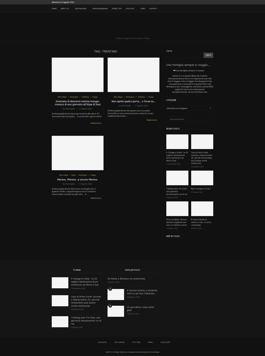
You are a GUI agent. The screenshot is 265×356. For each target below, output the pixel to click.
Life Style (130, 9)
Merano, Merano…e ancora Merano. (77, 179)
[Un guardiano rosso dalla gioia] (116, 311)
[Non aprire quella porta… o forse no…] (133, 75)
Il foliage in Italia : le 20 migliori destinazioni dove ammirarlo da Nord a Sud (177, 156)
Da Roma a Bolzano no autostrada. (127, 278)
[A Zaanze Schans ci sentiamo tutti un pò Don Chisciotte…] (116, 294)
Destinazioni (80, 9)
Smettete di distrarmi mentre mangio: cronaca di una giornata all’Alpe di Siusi (77, 103)
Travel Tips (117, 9)
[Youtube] (202, 9)
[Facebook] (196, 9)
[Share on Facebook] (75, 128)
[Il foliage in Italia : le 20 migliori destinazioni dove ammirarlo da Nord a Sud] (177, 141)
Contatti (153, 9)
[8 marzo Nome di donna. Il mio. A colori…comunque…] (202, 208)
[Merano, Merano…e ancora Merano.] (78, 153)
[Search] (211, 9)
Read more (96, 123)
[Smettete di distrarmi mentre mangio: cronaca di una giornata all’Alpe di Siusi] (78, 75)
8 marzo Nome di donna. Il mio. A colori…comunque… (201, 222)
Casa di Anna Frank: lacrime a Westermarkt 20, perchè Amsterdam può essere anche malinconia (201, 158)
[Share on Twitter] (78, 128)
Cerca (169, 51)
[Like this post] (71, 128)
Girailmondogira (100, 9)
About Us (65, 9)
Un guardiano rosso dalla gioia (140, 309)
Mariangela (70, 109)
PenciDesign (154, 352)
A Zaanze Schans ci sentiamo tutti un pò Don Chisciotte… (142, 292)
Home (54, 9)
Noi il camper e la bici (201, 189)
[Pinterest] (176, 243)
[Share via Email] (83, 128)
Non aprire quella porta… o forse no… (134, 101)
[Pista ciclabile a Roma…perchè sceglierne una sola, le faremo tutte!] (177, 208)
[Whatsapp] (208, 9)
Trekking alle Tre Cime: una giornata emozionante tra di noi (176, 191)
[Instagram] (199, 9)
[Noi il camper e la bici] (202, 178)
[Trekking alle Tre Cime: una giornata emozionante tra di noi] (177, 178)
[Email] (205, 9)
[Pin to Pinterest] (80, 128)
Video (143, 9)
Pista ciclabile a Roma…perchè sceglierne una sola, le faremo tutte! (177, 222)
